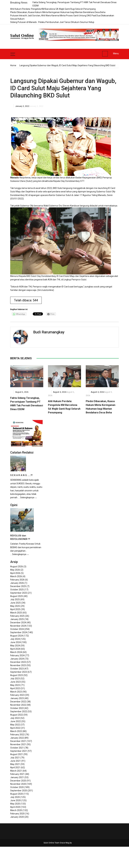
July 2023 (15, 678)
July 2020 (15, 797)
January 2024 (17, 659)
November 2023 (18, 665)
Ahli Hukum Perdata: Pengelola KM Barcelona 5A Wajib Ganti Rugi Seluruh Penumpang (53, 9)
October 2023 (17, 668)
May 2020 (15, 803)
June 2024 (15, 642)
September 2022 (18, 711)
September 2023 (18, 672)
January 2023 (17, 698)
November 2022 (18, 705)
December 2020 (18, 780)
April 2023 (15, 688)
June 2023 (15, 682)
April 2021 (15, 767)
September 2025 (18, 593)
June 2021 (15, 761)
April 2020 (15, 807)
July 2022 (15, 718)
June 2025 (15, 602)
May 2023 (15, 685)
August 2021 (16, 754)
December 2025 (18, 586)
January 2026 (17, 583)
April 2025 (15, 609)
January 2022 (17, 738)
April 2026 (15, 573)
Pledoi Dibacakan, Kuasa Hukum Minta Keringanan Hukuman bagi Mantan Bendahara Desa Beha (57, 12)
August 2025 (16, 596)
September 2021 (18, 751)
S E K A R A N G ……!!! (21, 475)
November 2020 (18, 784)
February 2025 (17, 616)
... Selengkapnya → (27, 497)
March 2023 (16, 691)
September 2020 (18, 790)
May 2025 (15, 606)
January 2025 (17, 619)
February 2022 (17, 734)
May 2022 (15, 724)
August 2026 (16, 566)
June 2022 (15, 721)
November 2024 (18, 626)
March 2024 (16, 652)
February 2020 (17, 813)
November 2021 (18, 744)
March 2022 (16, 731)
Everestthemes (79, 843)
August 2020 (16, 794)
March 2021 (16, 771)
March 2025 (16, 612)
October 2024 (17, 629)
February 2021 (17, 774)
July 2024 (15, 639)
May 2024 (15, 645)
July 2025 (15, 599)
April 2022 (15, 728)
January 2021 (17, 777)
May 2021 (15, 764)
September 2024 (18, 632)
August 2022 (16, 715)
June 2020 (15, 800)
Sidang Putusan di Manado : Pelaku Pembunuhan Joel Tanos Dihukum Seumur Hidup (52, 22)
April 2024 (15, 649)
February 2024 (17, 655)
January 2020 (17, 817)
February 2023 (17, 695)
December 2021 (18, 741)
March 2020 (16, 810)
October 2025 (17, 589)
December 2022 (18, 701)
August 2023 (16, 675)
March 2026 (16, 576)
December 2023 (18, 662)
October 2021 (17, 747)
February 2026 (17, 579)
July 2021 (15, 757)
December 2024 (18, 622)
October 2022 (17, 708)
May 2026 (15, 570)
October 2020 (17, 787)
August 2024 (16, 635)
